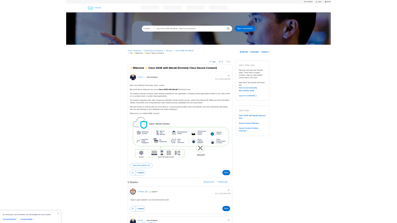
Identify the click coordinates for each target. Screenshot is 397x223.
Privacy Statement (9, 219)
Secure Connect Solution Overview (248, 129)
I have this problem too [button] (141, 165)
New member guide (246, 91)
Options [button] (265, 52)
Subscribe (255, 52)
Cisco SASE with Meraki (184, 51)
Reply (226, 172)
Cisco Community (134, 51)
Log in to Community (247, 96)
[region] (30, 217)
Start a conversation (245, 28)
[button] (180, 137)
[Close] (58, 213)
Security (169, 51)
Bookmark (244, 52)
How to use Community (248, 88)
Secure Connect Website (248, 123)
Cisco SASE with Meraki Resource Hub (252, 116)
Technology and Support (153, 51)
